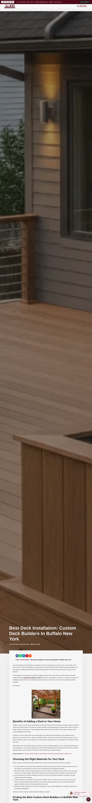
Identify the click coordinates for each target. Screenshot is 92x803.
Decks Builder (25, 659)
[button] (17, 655)
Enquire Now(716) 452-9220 (83, 6)
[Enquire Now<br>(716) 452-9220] (78, 6)
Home (17, 659)
